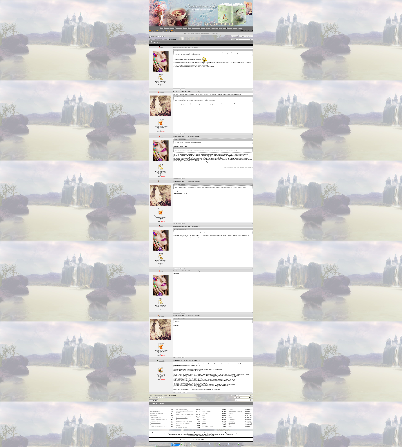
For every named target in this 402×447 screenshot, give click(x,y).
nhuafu (204, 423)
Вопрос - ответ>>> (155, 409)
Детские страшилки (155, 423)
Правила (166, 28)
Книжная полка (196, 28)
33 (199, 136)
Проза (189, 28)
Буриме (152, 424)
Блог (217, 28)
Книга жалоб (153, 415)
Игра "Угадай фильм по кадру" (184, 416)
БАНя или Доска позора (156, 413)
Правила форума (206, 33)
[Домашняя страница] (182, 89)
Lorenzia (169, 37)
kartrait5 (231, 426)
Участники (197, 33)
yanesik (204, 419)
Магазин (203, 28)
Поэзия (185, 28)
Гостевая (229, 28)
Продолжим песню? (155, 421)
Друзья (240, 28)
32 (199, 91)
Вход (168, 31)
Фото (224, 28)
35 (199, 226)
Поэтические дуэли (155, 417)
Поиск (213, 33)
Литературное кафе (157, 39)
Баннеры (235, 28)
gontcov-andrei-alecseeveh (235, 411)
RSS (174, 31)
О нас (161, 28)
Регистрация (161, 31)
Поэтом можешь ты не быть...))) (158, 426)
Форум (220, 28)
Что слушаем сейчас (181, 418)
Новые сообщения (189, 33)
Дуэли (213, 28)
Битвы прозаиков (180, 419)
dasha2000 (161, 361)
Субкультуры (172, 39)
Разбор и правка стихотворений (158, 419)
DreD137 (231, 409)
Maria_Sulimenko (163, 37)
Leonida (231, 413)
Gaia (203, 415)
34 (199, 181)
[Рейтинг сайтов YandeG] (232, 446)
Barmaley (204, 424)
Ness (161, 47)
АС (229, 424)
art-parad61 (231, 419)
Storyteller (205, 413)
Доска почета (178, 28)
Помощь (172, 28)
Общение (166, 39)
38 (199, 360)
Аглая (230, 417)
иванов (204, 421)
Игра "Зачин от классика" (183, 423)
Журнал (208, 28)
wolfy (230, 415)
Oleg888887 (232, 423)
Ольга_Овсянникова (207, 426)
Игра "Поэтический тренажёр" (184, 421)
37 (199, 315)
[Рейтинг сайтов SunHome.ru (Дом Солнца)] (194, 446)
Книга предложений (155, 411)
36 (199, 271)
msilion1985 (231, 421)
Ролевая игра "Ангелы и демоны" (185, 414)
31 (199, 47)
